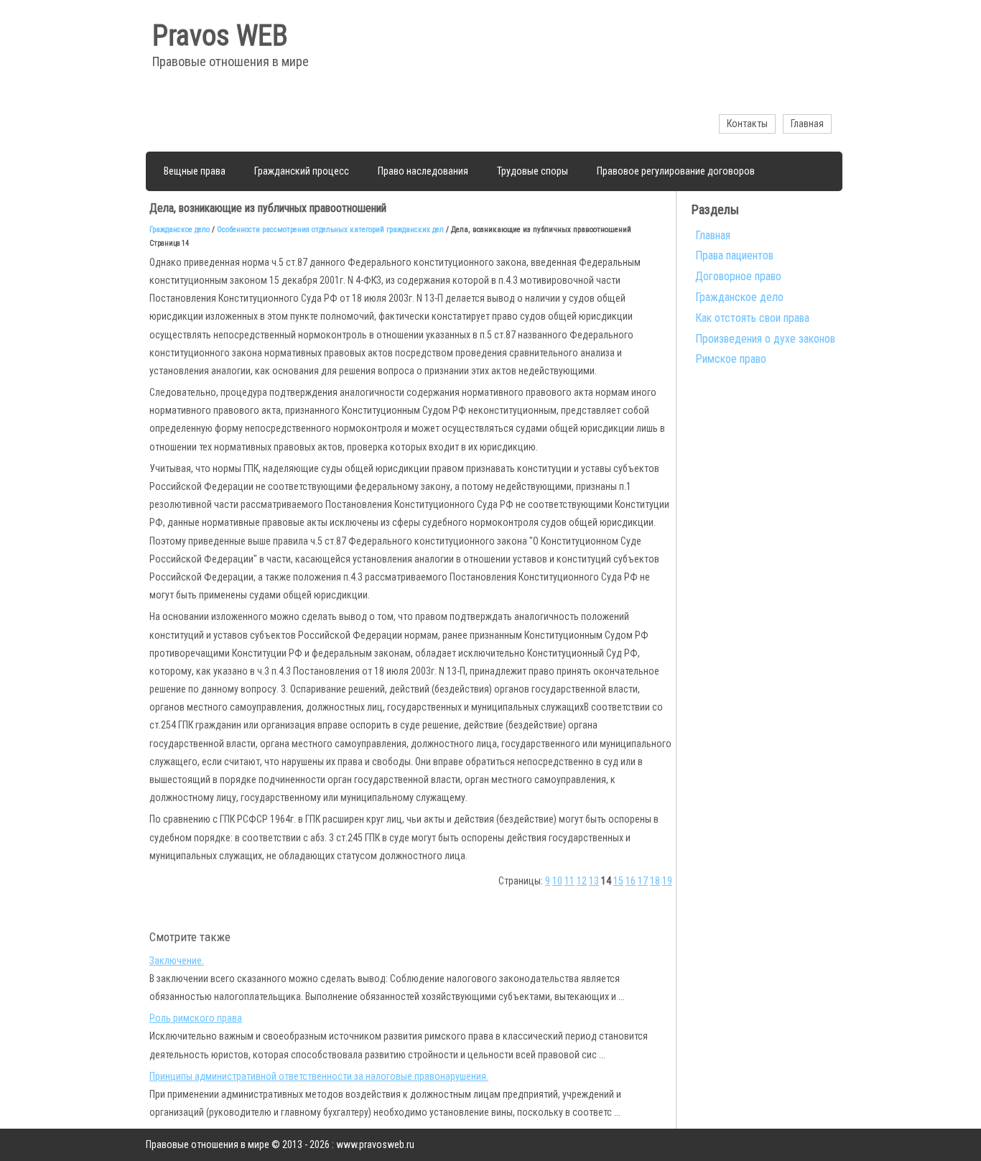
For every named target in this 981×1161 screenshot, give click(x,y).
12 (582, 881)
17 (643, 881)
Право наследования (423, 171)
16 (631, 881)
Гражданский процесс (301, 171)
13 (594, 881)
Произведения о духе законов (765, 339)
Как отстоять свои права (752, 318)
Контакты (747, 123)
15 (618, 881)
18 (655, 881)
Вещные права (195, 171)
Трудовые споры (532, 171)
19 (667, 881)
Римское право (730, 359)
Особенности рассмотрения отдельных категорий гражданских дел (330, 229)
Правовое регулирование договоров (676, 171)
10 (557, 881)
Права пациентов (734, 255)
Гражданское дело (179, 229)
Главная (807, 123)
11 (569, 881)
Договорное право (738, 276)
